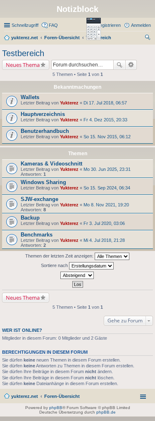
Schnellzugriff (25, 25)
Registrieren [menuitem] (108, 25)
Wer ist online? (22, 330)
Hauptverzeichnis (43, 114)
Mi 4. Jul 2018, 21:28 (104, 240)
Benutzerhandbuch (45, 131)
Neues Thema (23, 65)
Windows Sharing (43, 182)
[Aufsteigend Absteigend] (77, 275)
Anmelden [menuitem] (141, 25)
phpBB (55, 407)
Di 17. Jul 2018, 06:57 (105, 102)
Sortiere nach (55, 265)
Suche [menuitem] (148, 38)
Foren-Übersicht (62, 396)
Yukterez (69, 102)
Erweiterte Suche (131, 65)
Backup (30, 218)
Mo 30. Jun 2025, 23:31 (107, 169)
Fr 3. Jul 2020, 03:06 (104, 223)
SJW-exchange (39, 199)
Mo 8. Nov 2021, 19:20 (106, 204)
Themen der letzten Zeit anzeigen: (60, 255)
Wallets (30, 97)
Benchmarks (36, 235)
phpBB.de (106, 412)
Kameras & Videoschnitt (51, 164)
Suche (119, 65)
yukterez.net (24, 396)
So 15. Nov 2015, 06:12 (107, 136)
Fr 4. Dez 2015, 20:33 (105, 119)
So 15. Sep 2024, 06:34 (106, 187)
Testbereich (23, 53)
